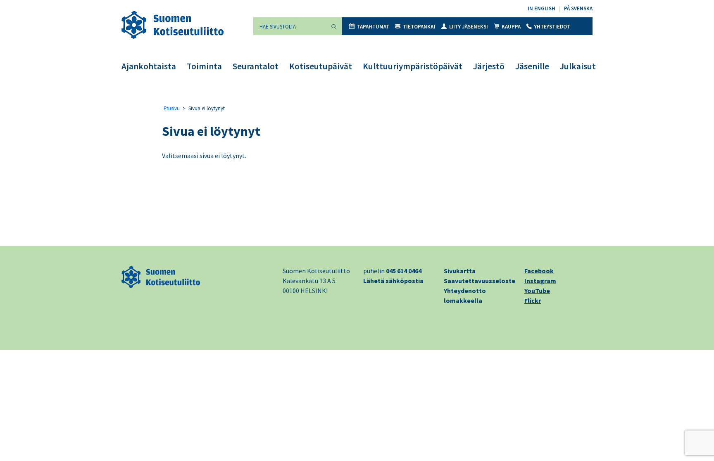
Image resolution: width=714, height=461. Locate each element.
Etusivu (172, 108)
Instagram (540, 281)
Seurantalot (255, 66)
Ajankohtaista (148, 66)
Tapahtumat (373, 26)
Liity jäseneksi (468, 26)
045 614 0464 (403, 271)
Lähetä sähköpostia (393, 281)
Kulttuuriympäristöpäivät (412, 66)
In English (541, 8)
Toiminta (204, 66)
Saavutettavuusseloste (479, 281)
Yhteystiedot (552, 26)
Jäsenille (532, 66)
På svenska (578, 8)
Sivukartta (460, 271)
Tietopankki (419, 26)
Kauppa (511, 26)
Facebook (539, 271)
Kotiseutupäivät (320, 66)
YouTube (537, 290)
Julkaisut (578, 66)
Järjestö (489, 66)
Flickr (532, 300)
